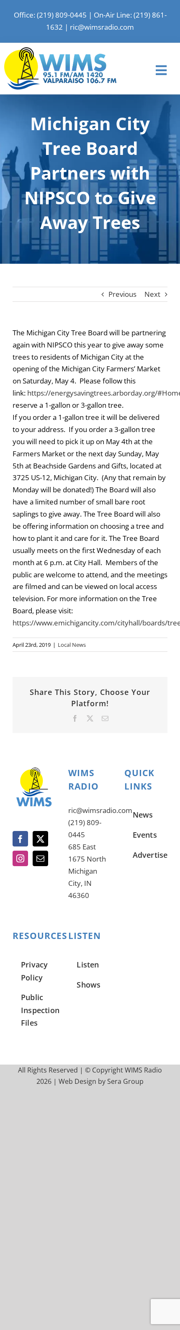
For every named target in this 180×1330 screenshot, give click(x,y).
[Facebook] (20, 838)
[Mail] (40, 858)
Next (152, 294)
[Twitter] (40, 838)
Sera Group (125, 1081)
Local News (72, 644)
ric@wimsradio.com (102, 27)
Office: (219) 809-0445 (50, 15)
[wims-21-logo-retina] (60, 51)
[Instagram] (20, 858)
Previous (122, 294)
